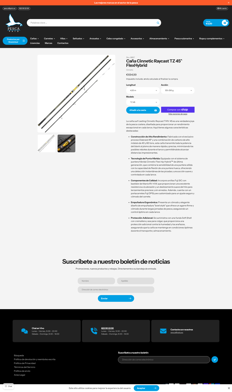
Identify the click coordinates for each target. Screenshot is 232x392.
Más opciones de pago (177, 114)
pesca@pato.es (9, 8)
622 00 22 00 (24, 8)
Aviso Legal (19, 374)
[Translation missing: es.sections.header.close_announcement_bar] (228, 2)
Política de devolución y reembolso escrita (34, 359)
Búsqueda (19, 355)
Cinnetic (129, 70)
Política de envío (22, 371)
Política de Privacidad (25, 363)
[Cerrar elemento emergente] (229, 388)
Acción (164, 85)
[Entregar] (214, 359)
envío (146, 79)
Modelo (130, 96)
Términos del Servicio (24, 367)
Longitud (130, 85)
